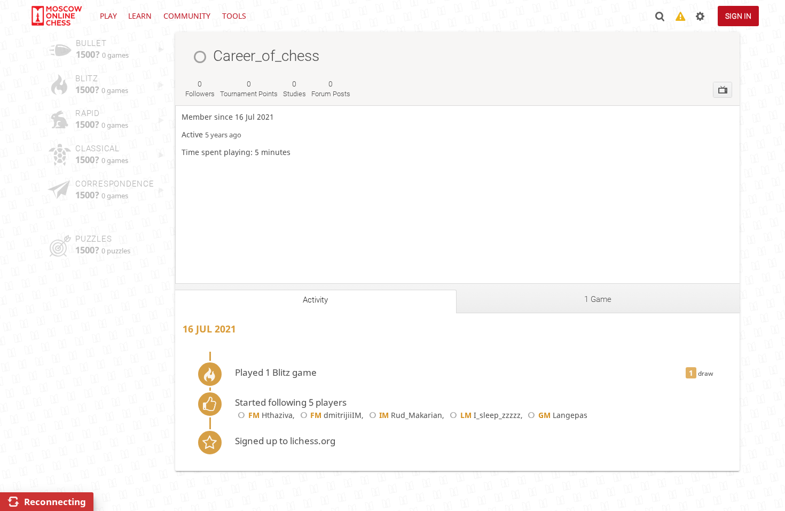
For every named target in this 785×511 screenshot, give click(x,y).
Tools (234, 16)
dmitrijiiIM (336, 415)
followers (200, 89)
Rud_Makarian (410, 415)
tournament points (249, 89)
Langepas (562, 415)
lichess (56, 16)
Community (186, 16)
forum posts (330, 89)
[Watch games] (722, 89)
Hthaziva (270, 415)
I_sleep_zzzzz (490, 415)
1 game (597, 299)
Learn (140, 16)
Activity (315, 300)
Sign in (738, 16)
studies (294, 89)
